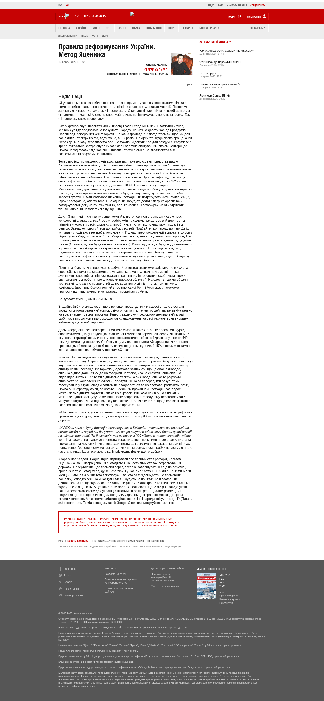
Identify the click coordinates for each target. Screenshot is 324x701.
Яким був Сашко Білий (214, 95)
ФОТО (220, 5)
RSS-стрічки (71, 588)
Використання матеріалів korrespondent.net (121, 581)
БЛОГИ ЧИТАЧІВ (209, 28)
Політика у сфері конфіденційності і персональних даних (162, 577)
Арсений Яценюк (116, 541)
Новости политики (77, 541)
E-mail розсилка (74, 595)
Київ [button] (61, 16)
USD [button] (86, 16)
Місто (96, 28)
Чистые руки (207, 73)
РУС (60, 5)
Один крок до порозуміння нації (220, 62)
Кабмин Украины (135, 541)
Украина (102, 541)
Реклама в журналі (229, 599)
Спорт (171, 28)
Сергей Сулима (156, 69)
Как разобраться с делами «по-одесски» (226, 50)
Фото (95, 35)
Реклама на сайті (115, 574)
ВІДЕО (211, 5)
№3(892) (224, 575)
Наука (136, 28)
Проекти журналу (229, 595)
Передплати (226, 603)
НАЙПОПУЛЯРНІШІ (237, 5)
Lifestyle (187, 28)
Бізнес (122, 28)
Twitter (67, 575)
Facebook (70, 568)
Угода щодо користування (165, 586)
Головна (64, 28)
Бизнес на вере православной (219, 84)
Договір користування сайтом (167, 568)
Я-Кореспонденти (67, 35)
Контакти (110, 568)
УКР (68, 5)
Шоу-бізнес (154, 28)
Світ (109, 28)
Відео (105, 35)
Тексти (84, 35)
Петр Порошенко (155, 541)
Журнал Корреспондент (212, 568)
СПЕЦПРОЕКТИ (258, 5)
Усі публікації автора (213, 42)
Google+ (69, 582)
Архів (222, 592)
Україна (81, 28)
